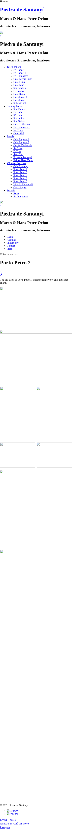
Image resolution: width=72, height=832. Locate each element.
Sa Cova (17, 148)
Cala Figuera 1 (21, 139)
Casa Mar (18, 85)
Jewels (10, 136)
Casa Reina (19, 94)
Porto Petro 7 (20, 181)
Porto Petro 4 (20, 175)
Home (10, 236)
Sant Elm (18, 154)
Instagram (5, 827)
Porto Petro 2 (20, 172)
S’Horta (17, 115)
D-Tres (17, 151)
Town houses (14, 66)
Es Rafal (17, 112)
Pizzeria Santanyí (22, 157)
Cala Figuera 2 (21, 142)
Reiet (16, 193)
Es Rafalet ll (19, 72)
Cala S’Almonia (21, 124)
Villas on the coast (16, 163)
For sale (11, 190)
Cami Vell (18, 133)
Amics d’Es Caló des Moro (14, 823)
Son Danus (19, 109)
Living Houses (8, 819)
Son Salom (19, 121)
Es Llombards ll (21, 127)
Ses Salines (19, 118)
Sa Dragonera (20, 196)
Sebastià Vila (20, 103)
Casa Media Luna (22, 79)
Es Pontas (18, 91)
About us (11, 239)
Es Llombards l (21, 76)
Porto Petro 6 (20, 178)
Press (9, 248)
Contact (11, 245)
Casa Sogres (19, 187)
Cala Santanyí (20, 166)
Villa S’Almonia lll (23, 184)
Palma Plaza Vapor (23, 160)
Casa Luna (19, 82)
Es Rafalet (18, 69)
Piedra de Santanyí (22, 10)
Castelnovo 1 (20, 97)
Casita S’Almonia (22, 145)
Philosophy (13, 242)
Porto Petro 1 (20, 169)
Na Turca (18, 130)
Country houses (15, 106)
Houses (4, 1)
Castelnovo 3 (20, 100)
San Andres (19, 88)
